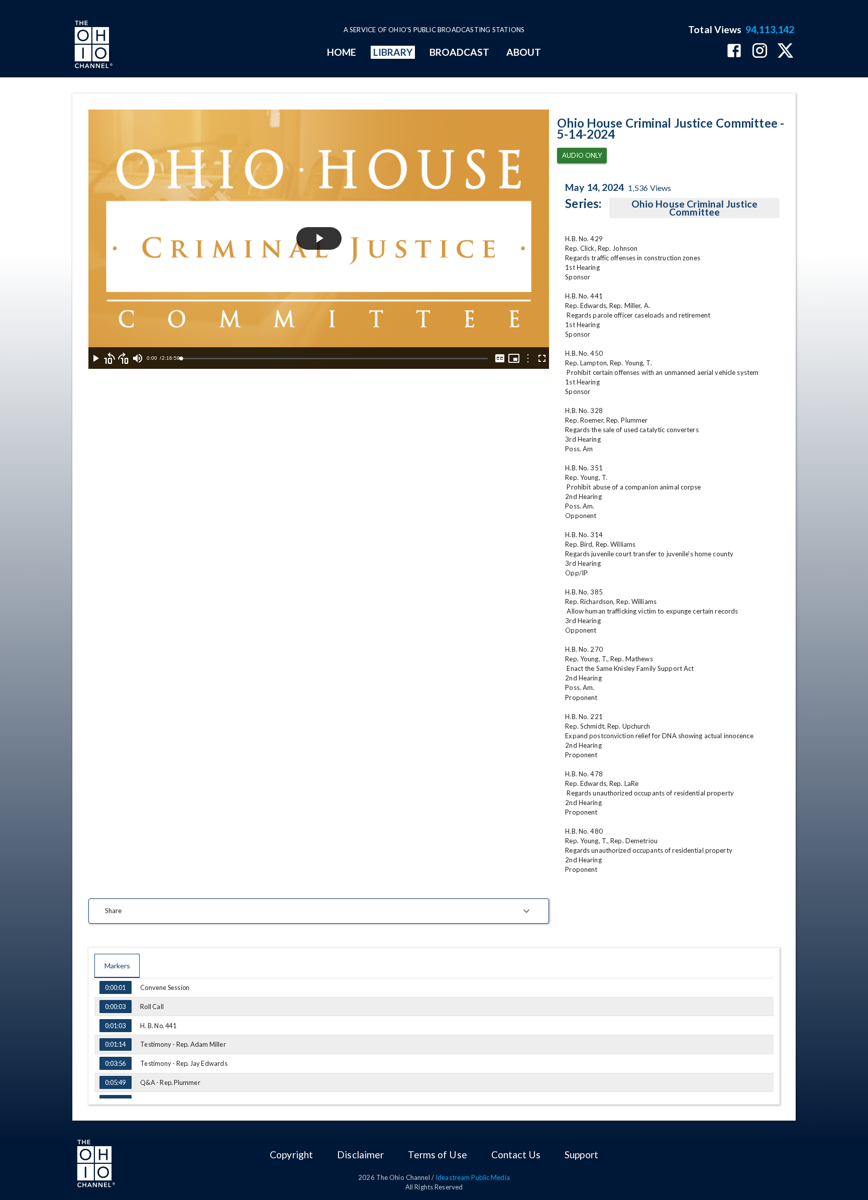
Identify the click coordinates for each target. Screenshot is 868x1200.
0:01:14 (115, 1044)
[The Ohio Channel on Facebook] (734, 51)
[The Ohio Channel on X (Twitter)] (785, 51)
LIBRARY (393, 52)
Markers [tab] (117, 965)
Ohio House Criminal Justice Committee (694, 208)
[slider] (334, 358)
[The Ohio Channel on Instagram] (760, 51)
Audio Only (582, 155)
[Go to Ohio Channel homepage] (92, 46)
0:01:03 (115, 1026)
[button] (319, 911)
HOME (341, 52)
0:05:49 (115, 1082)
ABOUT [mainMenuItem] (523, 52)
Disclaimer (360, 1154)
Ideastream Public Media (473, 1177)
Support (581, 1154)
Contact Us (515, 1154)
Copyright (291, 1154)
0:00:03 (115, 1007)
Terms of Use (437, 1154)
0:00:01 (115, 987)
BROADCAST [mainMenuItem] (459, 52)
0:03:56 (115, 1063)
